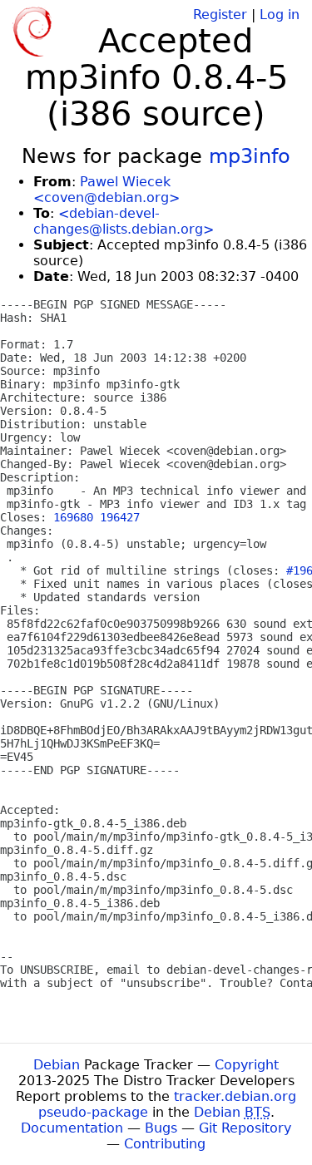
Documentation (72, 1128)
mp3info (249, 156)
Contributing (165, 1144)
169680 (73, 517)
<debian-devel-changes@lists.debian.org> (123, 221)
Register (220, 14)
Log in (280, 14)
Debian (56, 1065)
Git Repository (245, 1128)
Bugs (161, 1128)
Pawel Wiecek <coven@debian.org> (106, 189)
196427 (120, 517)
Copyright (247, 1065)
